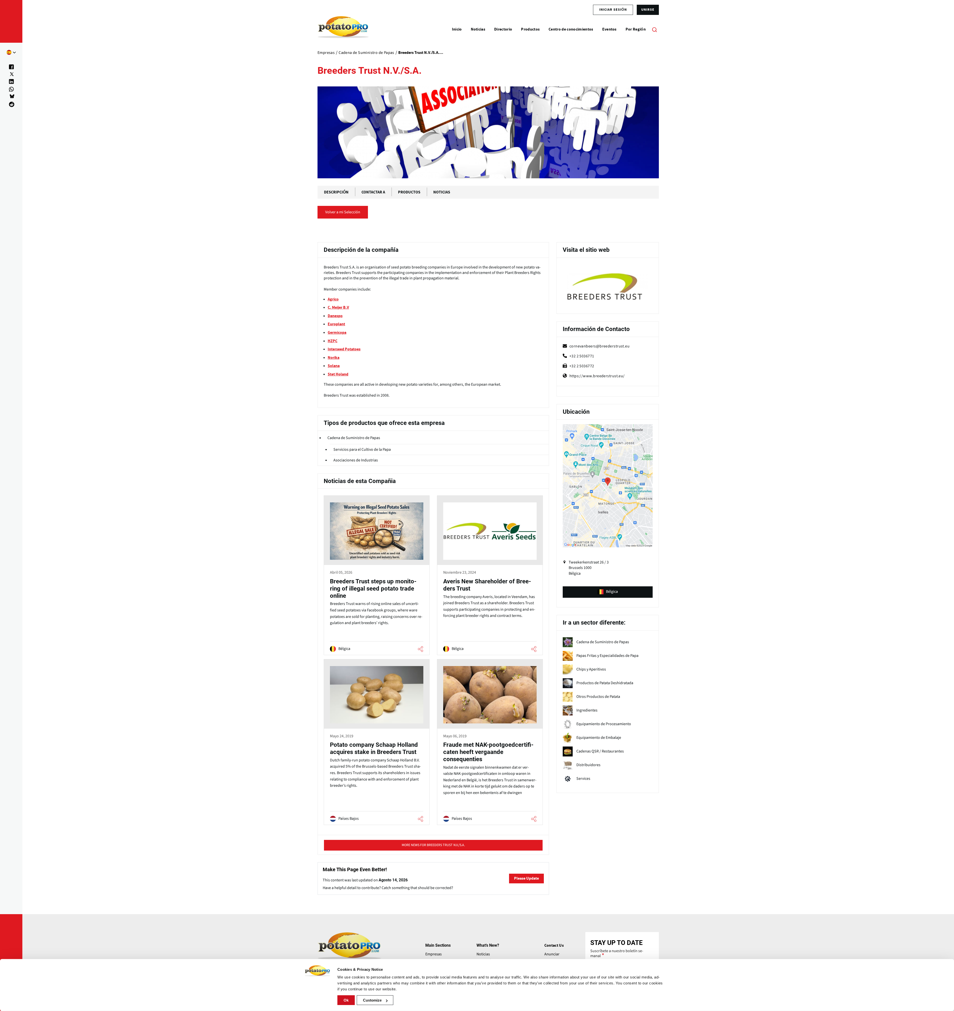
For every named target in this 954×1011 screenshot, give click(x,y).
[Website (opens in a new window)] (608, 286)
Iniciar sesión (613, 9)
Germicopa (337, 333)
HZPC (332, 341)
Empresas (433, 954)
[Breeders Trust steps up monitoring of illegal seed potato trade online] (376, 575)
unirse (647, 9)
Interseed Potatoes (344, 349)
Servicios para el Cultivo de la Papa (362, 449)
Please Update (526, 878)
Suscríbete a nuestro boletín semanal (616, 953)
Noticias (483, 954)
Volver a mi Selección (342, 212)
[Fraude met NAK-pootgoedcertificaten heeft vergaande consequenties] (490, 742)
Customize (372, 1000)
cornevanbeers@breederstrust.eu (599, 346)
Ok (346, 1000)
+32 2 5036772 (581, 366)
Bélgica (612, 591)
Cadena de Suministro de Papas (353, 438)
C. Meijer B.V (338, 307)
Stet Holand (338, 374)
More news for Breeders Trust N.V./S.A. (433, 845)
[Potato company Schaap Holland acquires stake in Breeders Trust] (376, 742)
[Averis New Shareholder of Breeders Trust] (490, 575)
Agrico (333, 299)
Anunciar (551, 954)
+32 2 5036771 (581, 356)
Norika (333, 358)
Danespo (335, 316)
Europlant (336, 324)
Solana (334, 366)
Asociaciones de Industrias (355, 460)
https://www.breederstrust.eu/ (597, 376)
